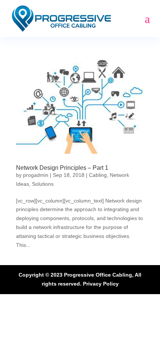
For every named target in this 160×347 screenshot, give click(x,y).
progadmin (35, 175)
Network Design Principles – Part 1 (62, 168)
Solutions (43, 184)
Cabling (98, 175)
